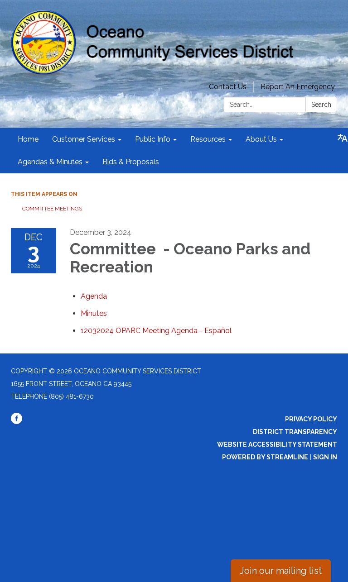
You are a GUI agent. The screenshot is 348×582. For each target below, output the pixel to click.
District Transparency (295, 431)
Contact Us (227, 86)
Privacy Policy (311, 419)
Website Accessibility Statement (277, 444)
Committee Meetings (52, 208)
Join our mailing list (281, 570)
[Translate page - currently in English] (342, 138)
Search (321, 104)
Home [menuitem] (28, 139)
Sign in (325, 457)
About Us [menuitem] (261, 139)
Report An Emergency (298, 86)
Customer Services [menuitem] (83, 139)
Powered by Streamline (265, 457)
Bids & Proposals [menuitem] (130, 161)
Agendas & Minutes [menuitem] (50, 161)
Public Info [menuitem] (152, 139)
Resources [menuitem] (208, 139)
